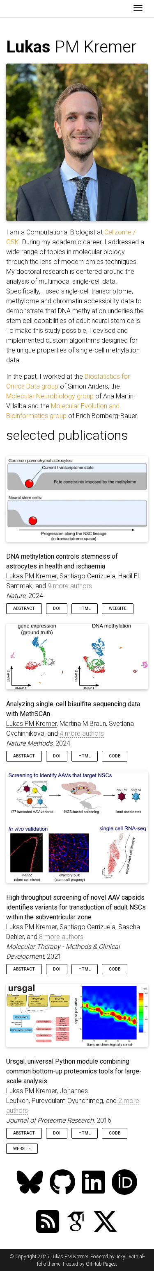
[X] (105, 1222)
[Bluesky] (30, 1183)
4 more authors (82, 733)
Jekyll (122, 1257)
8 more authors (61, 937)
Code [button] (114, 756)
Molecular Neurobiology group (50, 396)
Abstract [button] (24, 608)
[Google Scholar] (75, 1222)
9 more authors (70, 586)
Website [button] (117, 608)
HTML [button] (84, 608)
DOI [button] (56, 608)
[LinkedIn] (93, 1183)
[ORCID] (124, 1183)
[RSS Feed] (47, 1222)
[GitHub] (62, 1183)
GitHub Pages (101, 1264)
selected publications (67, 435)
